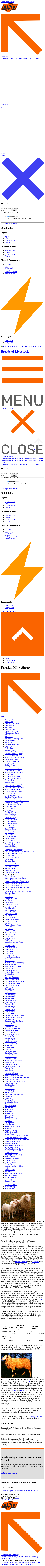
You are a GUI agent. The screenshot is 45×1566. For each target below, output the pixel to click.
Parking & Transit (11, 272)
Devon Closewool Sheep (13, 853)
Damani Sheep (10, 838)
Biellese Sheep (10, 765)
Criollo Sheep (9, 831)
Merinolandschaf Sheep (13, 966)
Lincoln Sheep (10, 946)
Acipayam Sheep (10, 720)
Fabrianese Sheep (11, 867)
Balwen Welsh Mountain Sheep (15, 752)
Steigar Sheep (9, 1091)
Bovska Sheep (10, 782)
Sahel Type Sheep (11, 1051)
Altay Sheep (9, 737)
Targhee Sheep (10, 1104)
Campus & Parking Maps (9, 1557)
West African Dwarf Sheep (14, 1145)
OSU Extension (34, 58)
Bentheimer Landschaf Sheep (14, 757)
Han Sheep (8, 900)
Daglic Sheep (9, 833)
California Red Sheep (12, 799)
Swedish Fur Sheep (11, 1102)
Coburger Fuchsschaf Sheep (14, 816)
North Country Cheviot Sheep (15, 981)
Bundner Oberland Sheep (13, 797)
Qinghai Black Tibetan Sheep (14, 1015)
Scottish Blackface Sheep (13, 1060)
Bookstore (8, 264)
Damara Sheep (10, 840)
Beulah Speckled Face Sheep (14, 761)
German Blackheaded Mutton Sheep (17, 882)
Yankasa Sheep (10, 1156)
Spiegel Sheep (9, 1087)
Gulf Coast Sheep (11, 895)
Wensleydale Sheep (11, 1143)
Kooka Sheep (9, 936)
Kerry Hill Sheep (10, 934)
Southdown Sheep (11, 1083)
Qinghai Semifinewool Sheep (14, 1017)
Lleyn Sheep (9, 949)
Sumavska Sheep (10, 1098)
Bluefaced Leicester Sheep (14, 772)
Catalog (7, 252)
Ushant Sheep (9, 1124)
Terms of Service (19, 1564)
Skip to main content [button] (7, 2)
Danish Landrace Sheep (13, 842)
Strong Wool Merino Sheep (14, 1094)
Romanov (35, 1262)
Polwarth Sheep (10, 1004)
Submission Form (9, 1473)
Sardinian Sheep (10, 1059)
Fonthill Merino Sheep (12, 872)
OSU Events (9, 341)
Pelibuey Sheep (10, 995)
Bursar (7, 266)
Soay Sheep (9, 1070)
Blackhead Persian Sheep (13, 769)
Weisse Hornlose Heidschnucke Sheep (17, 1136)
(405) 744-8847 (6, 1500)
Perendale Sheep (10, 996)
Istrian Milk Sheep (11, 921)
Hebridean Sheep (10, 908)
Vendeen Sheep (10, 1128)
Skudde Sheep (10, 1068)
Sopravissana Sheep (11, 1074)
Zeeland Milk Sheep (11, 1177)
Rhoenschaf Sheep (11, 1032)
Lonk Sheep (9, 953)
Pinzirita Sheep (10, 998)
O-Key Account (10, 240)
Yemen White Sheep (12, 1158)
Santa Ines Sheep (10, 1055)
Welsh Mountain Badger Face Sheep (17, 1139)
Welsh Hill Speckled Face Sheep (16, 1138)
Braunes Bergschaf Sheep (13, 784)
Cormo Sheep (9, 825)
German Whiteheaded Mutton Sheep (17, 887)
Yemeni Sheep (10, 1160)
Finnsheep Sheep (10, 870)
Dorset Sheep (9, 859)
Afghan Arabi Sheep (12, 723)
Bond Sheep (9, 774)
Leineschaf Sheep (11, 944)
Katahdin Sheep (10, 932)
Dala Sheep (9, 835)
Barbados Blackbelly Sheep (14, 754)
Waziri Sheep (9, 1134)
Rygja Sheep (9, 1049)
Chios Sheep (9, 810)
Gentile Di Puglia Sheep (13, 880)
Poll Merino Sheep (11, 1002)
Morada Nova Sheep (12, 972)
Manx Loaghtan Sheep (12, 957)
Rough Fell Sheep (11, 1042)
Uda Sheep (8, 1121)
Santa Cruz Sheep (11, 1053)
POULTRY (23, 458)
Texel (28, 1381)
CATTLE (4, 458)
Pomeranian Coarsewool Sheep (15, 1008)
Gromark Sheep (10, 893)
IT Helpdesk (9, 268)
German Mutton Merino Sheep (15, 885)
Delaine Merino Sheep (12, 848)
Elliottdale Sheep (10, 863)
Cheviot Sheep (10, 808)
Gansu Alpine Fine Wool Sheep (15, 878)
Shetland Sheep (10, 1062)
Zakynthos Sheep (11, 1175)
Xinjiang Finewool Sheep (13, 1155)
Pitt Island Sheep (10, 1000)
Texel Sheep (9, 1107)
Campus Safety (20, 1562)
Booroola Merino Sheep (13, 776)
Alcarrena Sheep (10, 729)
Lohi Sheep (9, 951)
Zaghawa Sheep (10, 1168)
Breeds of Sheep (10, 660)
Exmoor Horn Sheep (12, 865)
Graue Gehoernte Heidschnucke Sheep (18, 891)
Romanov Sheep (10, 1036)
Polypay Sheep (10, 1006)
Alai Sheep (8, 727)
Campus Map (9, 343)
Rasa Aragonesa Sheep (12, 1028)
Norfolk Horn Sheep (12, 979)
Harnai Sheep (9, 902)
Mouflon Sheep (10, 974)
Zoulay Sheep (9, 1188)
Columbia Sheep (10, 818)
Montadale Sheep (11, 970)
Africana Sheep (10, 725)
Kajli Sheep (9, 929)
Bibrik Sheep (9, 763)
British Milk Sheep (11, 795)
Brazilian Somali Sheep (13, 786)
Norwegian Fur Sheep (12, 983)
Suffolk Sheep (9, 1096)
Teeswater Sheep (10, 1106)
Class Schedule (10, 254)
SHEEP (29, 458)
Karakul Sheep (10, 931)
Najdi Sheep (9, 976)
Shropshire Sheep (11, 1064)
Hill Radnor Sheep (11, 912)
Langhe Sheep (10, 938)
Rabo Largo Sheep (11, 1023)
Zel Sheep (8, 1179)
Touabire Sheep (10, 1113)
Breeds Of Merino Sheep (13, 791)
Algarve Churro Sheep (12, 731)
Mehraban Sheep (10, 964)
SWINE (35, 458)
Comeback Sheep (11, 819)
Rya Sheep (8, 1045)
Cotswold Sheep (10, 829)
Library (7, 270)
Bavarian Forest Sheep (12, 755)
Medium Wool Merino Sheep (14, 963)
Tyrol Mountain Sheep (12, 1119)
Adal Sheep (9, 722)
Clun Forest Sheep (11, 814)
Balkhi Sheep (9, 748)
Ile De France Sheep (12, 919)
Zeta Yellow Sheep (11, 1185)
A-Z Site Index (12, 223)
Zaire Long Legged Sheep (13, 1173)
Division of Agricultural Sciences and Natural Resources (19, 1491)
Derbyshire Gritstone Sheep (14, 850)
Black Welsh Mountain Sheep (15, 767)
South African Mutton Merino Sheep (17, 1077)
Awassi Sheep (9, 746)
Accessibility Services (8, 1562)
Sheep (3, 716)
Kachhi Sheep (9, 927)
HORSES (16, 458)
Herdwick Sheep (10, 910)
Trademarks (29, 1564)
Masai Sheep (9, 959)
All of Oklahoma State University (20, 219)
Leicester (14, 1390)
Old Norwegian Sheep (12, 985)
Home (7, 658)
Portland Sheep (10, 1010)
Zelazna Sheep (10, 1181)
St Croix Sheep (10, 1089)
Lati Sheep (8, 940)
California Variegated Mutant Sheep (17, 801)
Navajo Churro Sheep (12, 978)
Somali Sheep (9, 1072)
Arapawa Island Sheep (12, 744)
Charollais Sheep (10, 806)
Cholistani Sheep (10, 812)
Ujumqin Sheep (10, 1123)
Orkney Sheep (10, 987)
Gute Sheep (9, 897)
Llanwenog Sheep (11, 947)
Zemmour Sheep (10, 1183)
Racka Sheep (9, 1025)
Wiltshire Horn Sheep (12, 1153)
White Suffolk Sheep (12, 1147)
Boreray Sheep (10, 780)
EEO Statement (30, 1562)
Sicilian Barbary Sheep (12, 1066)
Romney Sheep (10, 1038)
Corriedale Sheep (10, 827)
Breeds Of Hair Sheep (12, 789)
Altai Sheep (9, 735)
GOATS (10, 458)
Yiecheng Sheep (10, 1162)
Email (7, 238)
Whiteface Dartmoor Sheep (14, 1149)
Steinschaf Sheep (10, 1092)
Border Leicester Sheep (13, 778)
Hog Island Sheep (11, 914)
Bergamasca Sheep (11, 759)
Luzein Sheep (9, 955)
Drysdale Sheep (10, 861)
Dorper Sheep (9, 855)
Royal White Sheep (11, 1043)
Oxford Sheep (9, 991)
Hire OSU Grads (9, 1558)
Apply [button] (3, 462)
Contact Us (16, 1500)
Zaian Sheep (9, 1171)
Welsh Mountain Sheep (12, 1141)
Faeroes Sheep (10, 868)
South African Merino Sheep (14, 1075)
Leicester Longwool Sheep (14, 942)
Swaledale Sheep (10, 1100)
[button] (22, 106)
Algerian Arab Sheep (12, 733)
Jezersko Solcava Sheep (13, 925)
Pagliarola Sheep (10, 993)
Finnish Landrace (21, 1262)
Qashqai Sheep (10, 1013)
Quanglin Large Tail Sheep (14, 1021)
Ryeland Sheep (10, 1047)
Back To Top (38, 450)
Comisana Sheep (10, 821)
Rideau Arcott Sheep (12, 1034)
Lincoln (22, 1390)
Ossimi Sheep (9, 989)
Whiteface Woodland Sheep (14, 1151)
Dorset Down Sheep (12, 857)
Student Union (10, 274)
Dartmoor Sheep (10, 844)
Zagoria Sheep (10, 1170)
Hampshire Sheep (11, 899)
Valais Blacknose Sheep (13, 1126)
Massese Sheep (10, 961)
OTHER (40, 458)
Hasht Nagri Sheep (11, 904)
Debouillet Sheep (10, 846)
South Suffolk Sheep (12, 1079)
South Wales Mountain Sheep (15, 1081)
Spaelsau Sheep (10, 1085)
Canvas (7, 242)
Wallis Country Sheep (12, 1132)
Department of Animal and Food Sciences (14, 58)
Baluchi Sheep (10, 750)
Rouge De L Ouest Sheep (13, 1040)
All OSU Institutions (24, 1557)
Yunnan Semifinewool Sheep (14, 1166)
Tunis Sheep (9, 1117)
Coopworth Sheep (11, 823)
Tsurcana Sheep (10, 1115)
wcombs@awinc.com (35, 1417)
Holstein (40, 1299)
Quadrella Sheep (10, 1019)
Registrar (8, 256)
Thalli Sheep (9, 1109)
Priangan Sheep (10, 1011)
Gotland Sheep (10, 889)
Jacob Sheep (9, 923)
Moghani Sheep (10, 968)
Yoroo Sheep (9, 1164)
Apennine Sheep (10, 740)
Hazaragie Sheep (10, 906)
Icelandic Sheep (10, 917)
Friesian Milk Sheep (11, 662)
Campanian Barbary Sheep (14, 803)
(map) (17, 1498)
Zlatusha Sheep (10, 1187)
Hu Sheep (8, 915)
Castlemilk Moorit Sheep (13, 804)
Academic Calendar (11, 250)
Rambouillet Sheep (11, 1027)
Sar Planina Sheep (11, 1057)
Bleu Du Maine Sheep (12, 771)
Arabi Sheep (9, 742)
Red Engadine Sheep (12, 1030)
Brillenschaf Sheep (11, 793)
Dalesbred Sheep (10, 836)
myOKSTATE (10, 237)
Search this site (6, 210)
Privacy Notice (9, 1564)
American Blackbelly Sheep (14, 739)
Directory (4, 223)
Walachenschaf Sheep (12, 1130)
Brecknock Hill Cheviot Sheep (15, 787)
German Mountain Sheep (13, 883)
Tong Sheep (9, 1111)
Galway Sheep (10, 876)
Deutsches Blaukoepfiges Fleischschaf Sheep (20, 851)
